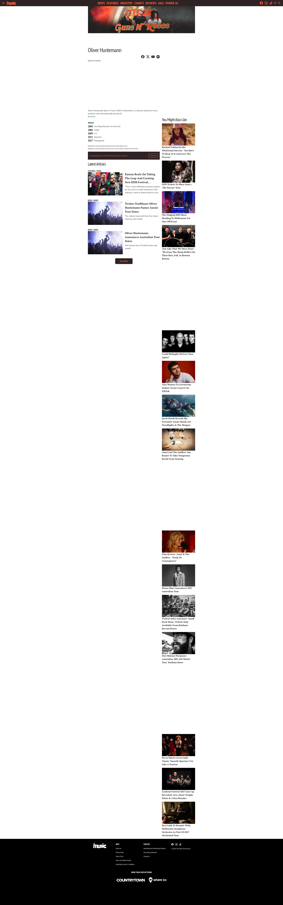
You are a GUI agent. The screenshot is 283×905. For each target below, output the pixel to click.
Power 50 (171, 3)
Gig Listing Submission (150, 852)
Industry (126, 3)
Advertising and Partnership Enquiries (154, 848)
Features (113, 3)
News (101, 3)
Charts (139, 3)
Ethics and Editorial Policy (123, 860)
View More (124, 261)
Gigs (161, 3)
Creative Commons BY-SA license (128, 148)
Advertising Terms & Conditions (125, 864)
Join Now (153, 156)
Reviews (151, 3)
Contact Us (146, 856)
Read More (91, 116)
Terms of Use (119, 856)
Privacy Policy (120, 852)
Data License (123, 146)
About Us (118, 848)
